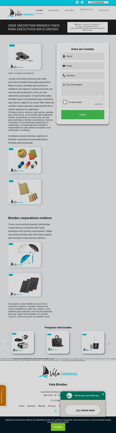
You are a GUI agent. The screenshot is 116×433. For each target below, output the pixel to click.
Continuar (58, 427)
